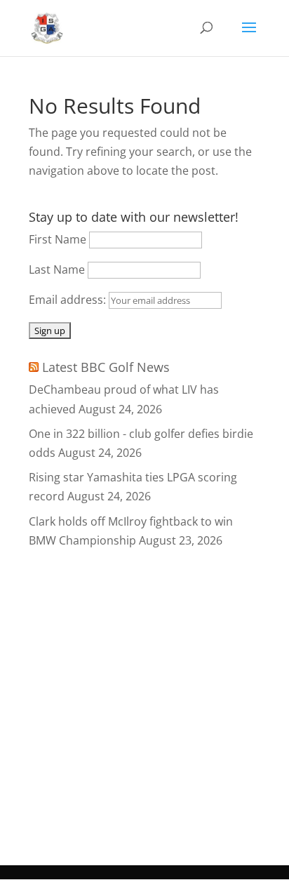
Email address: (69, 299)
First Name (57, 239)
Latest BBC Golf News (106, 367)
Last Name (57, 269)
